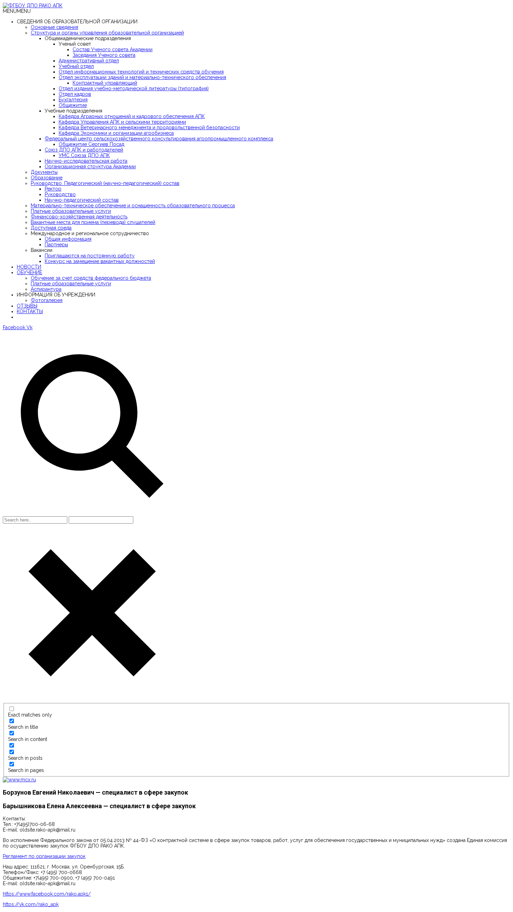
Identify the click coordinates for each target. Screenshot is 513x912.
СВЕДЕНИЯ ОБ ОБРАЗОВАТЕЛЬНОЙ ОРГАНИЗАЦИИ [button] (77, 21)
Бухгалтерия (73, 99)
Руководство (60, 194)
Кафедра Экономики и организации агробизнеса (116, 133)
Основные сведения (54, 27)
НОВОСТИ (29, 267)
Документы (44, 172)
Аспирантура (46, 289)
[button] (17, 11)
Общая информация (68, 239)
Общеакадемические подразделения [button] (88, 38)
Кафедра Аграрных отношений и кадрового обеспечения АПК (132, 116)
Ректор (53, 189)
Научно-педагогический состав (82, 200)
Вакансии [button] (41, 250)
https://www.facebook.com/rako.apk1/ (47, 894)
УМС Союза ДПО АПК (84, 155)
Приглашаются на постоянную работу (90, 255)
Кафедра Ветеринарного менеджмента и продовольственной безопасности (149, 127)
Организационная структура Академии (90, 166)
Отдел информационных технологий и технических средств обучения (141, 72)
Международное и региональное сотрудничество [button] (90, 233)
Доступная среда (51, 228)
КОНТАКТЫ (30, 311)
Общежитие (73, 105)
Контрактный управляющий (105, 83)
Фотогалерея (46, 300)
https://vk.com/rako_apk (31, 904)
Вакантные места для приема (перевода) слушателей (93, 222)
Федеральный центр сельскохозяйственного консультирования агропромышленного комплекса (159, 138)
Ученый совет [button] (75, 44)
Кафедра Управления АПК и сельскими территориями (122, 122)
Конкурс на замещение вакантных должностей (100, 261)
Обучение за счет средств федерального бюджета (91, 278)
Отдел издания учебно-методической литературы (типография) (134, 88)
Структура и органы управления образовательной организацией (107, 33)
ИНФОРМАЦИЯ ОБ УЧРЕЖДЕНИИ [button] (56, 294)
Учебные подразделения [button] (73, 111)
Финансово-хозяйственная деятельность (79, 216)
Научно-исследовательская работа (86, 161)
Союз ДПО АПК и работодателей (84, 150)
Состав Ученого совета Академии (113, 49)
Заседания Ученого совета (104, 55)
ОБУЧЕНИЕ (29, 272)
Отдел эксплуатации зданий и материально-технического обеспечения (142, 77)
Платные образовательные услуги (71, 211)
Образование (46, 177)
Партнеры (56, 244)
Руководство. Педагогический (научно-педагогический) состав (105, 183)
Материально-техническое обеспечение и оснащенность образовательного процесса (133, 205)
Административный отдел (89, 60)
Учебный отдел (76, 66)
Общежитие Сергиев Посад (91, 144)
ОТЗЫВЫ (27, 306)
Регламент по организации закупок (44, 856)
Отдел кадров (75, 94)
